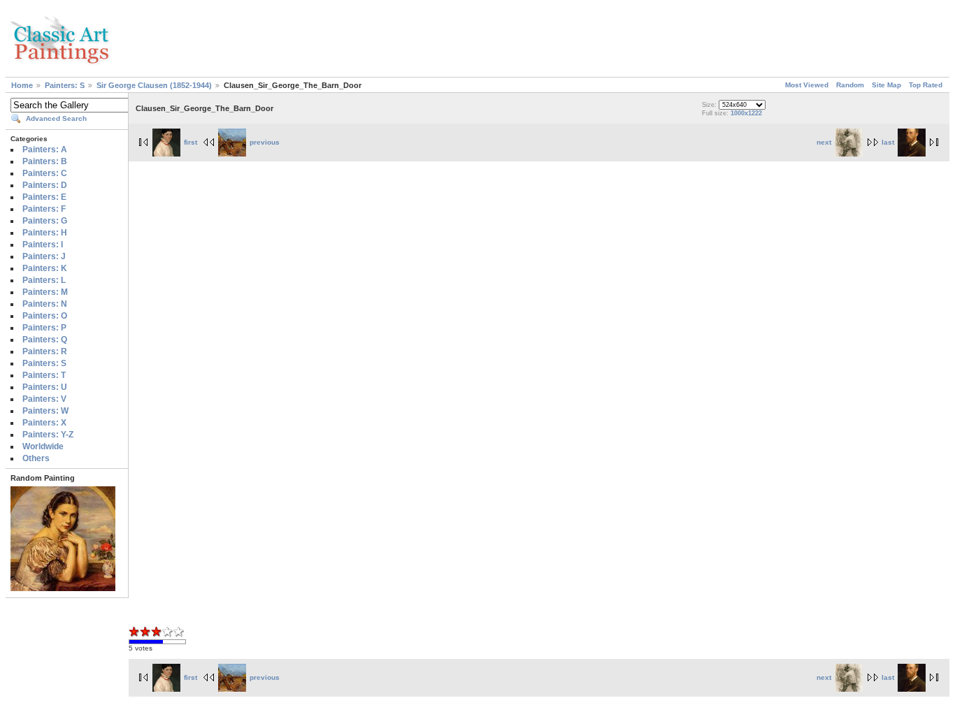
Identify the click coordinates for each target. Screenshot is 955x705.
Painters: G (44, 221)
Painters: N (44, 304)
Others (36, 458)
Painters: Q (44, 339)
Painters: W (45, 411)
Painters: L (44, 280)
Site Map (886, 85)
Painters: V (44, 399)
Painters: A (44, 149)
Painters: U (44, 387)
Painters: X (44, 423)
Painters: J (44, 256)
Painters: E (44, 197)
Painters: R (44, 351)
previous (265, 142)
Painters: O (44, 316)
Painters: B (44, 161)
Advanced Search (56, 118)
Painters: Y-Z (47, 434)
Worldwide (43, 446)
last (888, 142)
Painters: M (45, 292)
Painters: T (44, 375)
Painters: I (42, 244)
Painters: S (65, 85)
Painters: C (44, 173)
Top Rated (925, 85)
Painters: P (44, 328)
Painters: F (44, 209)
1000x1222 (746, 113)
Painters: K (44, 268)
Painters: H (44, 233)
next (824, 142)
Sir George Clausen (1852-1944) (154, 85)
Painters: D (44, 185)
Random (850, 85)
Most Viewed (806, 85)
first (190, 142)
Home (22, 85)
